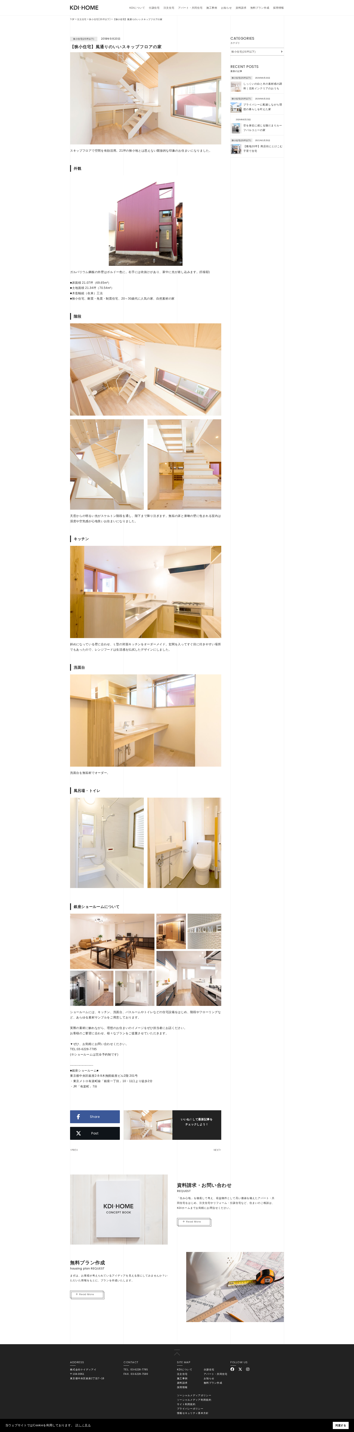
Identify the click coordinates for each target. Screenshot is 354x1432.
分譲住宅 (154, 7)
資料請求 (241, 7)
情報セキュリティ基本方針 (193, 1413)
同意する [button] (340, 1425)
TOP (72, 19)
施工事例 (211, 7)
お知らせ (226, 7)
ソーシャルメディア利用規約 (194, 1399)
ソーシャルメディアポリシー (194, 1395)
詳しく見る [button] (83, 1425)
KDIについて (137, 7)
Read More (193, 1221)
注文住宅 (169, 7)
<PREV (74, 1150)
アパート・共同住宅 (190, 7)
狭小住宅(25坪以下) (100, 19)
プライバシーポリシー (190, 1408)
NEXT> (217, 1150)
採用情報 (278, 7)
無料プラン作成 (259, 7)
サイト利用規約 (186, 1404)
